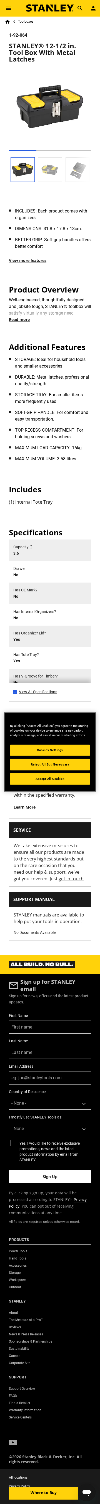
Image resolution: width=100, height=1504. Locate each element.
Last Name (18, 1041)
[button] (13, 1442)
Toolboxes (25, 21)
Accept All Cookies (50, 779)
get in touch (71, 879)
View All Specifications (38, 692)
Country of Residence (27, 1092)
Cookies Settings (50, 750)
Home (7, 22)
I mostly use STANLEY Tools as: (35, 1117)
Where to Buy (44, 1492)
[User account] (93, 8)
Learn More (25, 807)
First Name (18, 1015)
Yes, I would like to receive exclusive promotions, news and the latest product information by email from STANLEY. (49, 1151)
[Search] (80, 8)
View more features (27, 260)
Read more (19, 319)
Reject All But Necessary (50, 764)
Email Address (21, 1066)
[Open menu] (8, 8)
